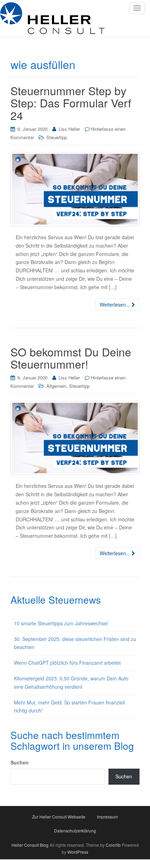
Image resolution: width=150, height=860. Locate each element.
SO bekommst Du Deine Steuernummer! (70, 358)
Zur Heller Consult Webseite (58, 817)
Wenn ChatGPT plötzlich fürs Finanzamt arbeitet (67, 662)
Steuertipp (56, 137)
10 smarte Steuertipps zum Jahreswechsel (61, 623)
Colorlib (113, 845)
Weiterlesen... (116, 304)
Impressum (107, 817)
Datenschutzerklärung (75, 830)
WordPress (77, 852)
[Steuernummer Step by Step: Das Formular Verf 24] (75, 189)
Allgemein (56, 386)
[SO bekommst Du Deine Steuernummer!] (75, 438)
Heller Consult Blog (30, 845)
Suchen (19, 762)
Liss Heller (69, 129)
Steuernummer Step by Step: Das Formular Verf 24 (70, 102)
